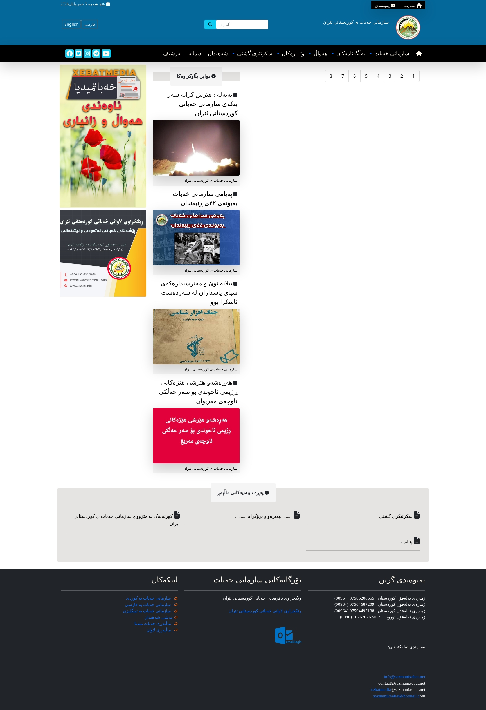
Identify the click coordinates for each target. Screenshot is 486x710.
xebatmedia (381, 689)
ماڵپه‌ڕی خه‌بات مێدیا (153, 623)
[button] (389, 53)
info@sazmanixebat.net (404, 676)
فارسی (89, 24)
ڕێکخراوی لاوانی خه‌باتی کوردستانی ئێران (265, 611)
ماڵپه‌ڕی (163, 630)
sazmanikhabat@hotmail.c (396, 696)
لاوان (151, 630)
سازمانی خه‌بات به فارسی (148, 604)
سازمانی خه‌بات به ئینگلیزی (147, 611)
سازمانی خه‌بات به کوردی (148, 598)
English (71, 24)
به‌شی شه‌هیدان (158, 617)
